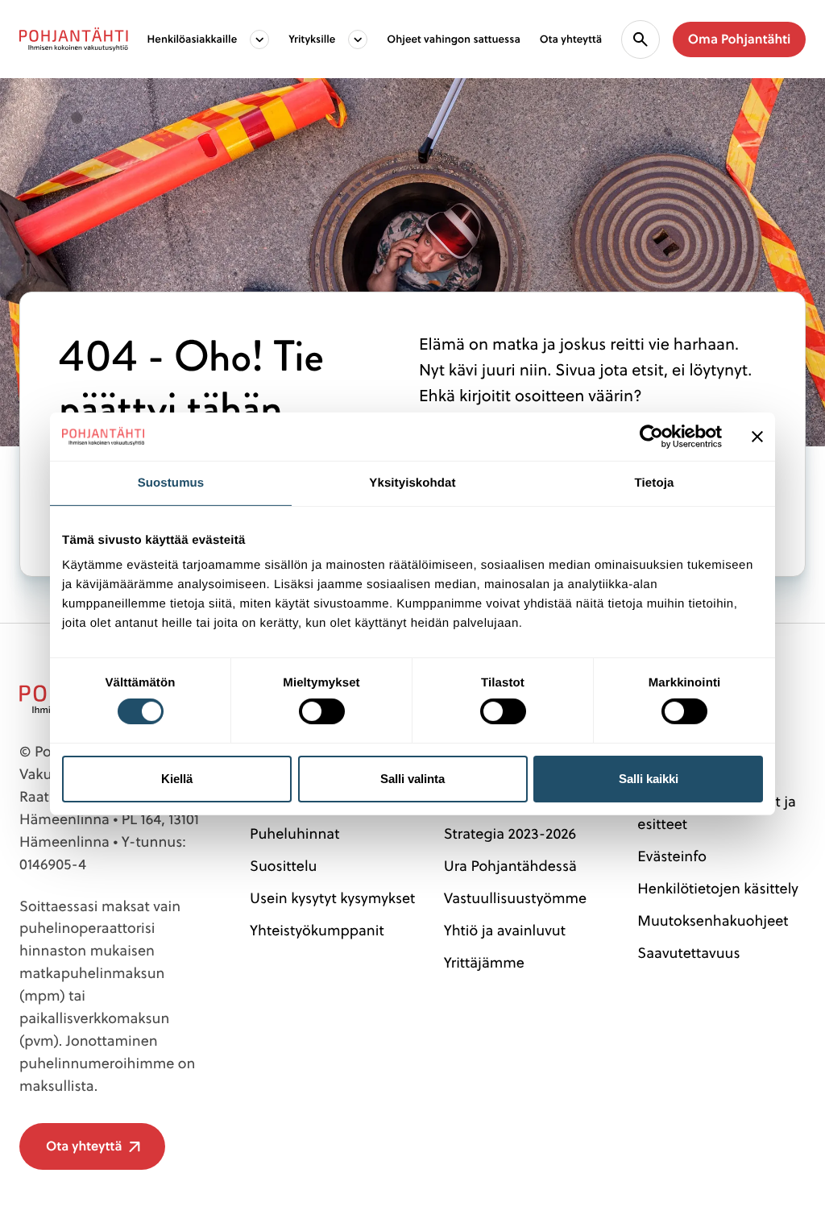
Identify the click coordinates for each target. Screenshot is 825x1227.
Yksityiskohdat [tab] (412, 482)
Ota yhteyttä (571, 39)
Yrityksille (311, 39)
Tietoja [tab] (654, 482)
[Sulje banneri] (757, 435)
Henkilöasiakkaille (192, 39)
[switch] (322, 706)
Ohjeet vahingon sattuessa (453, 39)
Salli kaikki (648, 779)
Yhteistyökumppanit (317, 930)
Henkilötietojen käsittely (717, 888)
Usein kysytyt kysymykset (332, 898)
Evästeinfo (672, 856)
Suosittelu (283, 866)
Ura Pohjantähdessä (510, 866)
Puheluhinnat (294, 833)
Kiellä (177, 779)
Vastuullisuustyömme (515, 898)
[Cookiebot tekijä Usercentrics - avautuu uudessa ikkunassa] (651, 436)
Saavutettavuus (688, 953)
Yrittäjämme (484, 962)
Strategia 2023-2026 (510, 833)
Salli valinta (412, 779)
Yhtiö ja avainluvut (505, 930)
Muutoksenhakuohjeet (712, 920)
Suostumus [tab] (171, 482)
